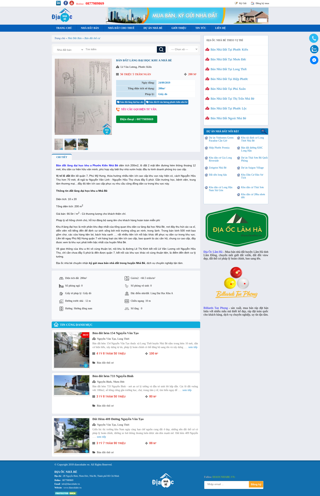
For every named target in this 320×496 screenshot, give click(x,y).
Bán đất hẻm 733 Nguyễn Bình (112, 376)
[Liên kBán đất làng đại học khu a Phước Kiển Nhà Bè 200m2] (83, 134)
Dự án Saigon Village (252, 167)
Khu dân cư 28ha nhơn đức (253, 196)
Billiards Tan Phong (216, 307)
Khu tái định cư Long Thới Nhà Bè (252, 139)
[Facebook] (313, 59)
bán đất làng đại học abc (132, 102)
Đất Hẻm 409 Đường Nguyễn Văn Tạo (118, 419)
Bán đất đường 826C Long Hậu (252, 149)
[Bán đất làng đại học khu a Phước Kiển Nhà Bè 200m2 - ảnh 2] (70, 144)
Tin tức (200, 28)
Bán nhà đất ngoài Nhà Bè (227, 118)
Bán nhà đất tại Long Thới (228, 69)
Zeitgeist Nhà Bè (217, 167)
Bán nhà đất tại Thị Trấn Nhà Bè (231, 98)
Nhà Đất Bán (90, 28)
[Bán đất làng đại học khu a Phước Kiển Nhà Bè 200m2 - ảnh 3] (83, 144)
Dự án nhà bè (153, 28)
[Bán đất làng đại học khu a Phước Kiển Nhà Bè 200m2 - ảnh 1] (58, 144)
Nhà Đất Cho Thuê (121, 28)
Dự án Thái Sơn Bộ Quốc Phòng (254, 159)
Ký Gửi (242, 3)
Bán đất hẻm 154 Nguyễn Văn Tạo (115, 333)
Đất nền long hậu (218, 174)
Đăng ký (256, 484)
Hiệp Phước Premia (219, 147)
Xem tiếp (192, 347)
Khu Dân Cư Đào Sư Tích (252, 176)
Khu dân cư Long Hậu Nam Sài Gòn (220, 189)
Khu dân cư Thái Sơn (252, 187)
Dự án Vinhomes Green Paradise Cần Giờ (221, 139)
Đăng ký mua (262, 3)
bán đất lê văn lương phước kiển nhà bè (168, 102)
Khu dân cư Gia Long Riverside (220, 159)
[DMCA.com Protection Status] (65, 494)
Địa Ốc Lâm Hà (213, 251)
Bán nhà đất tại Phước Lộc (228, 108)
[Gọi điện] (313, 38)
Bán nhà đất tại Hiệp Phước (228, 79)
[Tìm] (161, 49)
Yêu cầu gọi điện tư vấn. (139, 109)
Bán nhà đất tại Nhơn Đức (227, 59)
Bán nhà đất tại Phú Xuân (227, 89)
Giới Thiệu (178, 28)
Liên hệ (220, 28)
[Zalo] (313, 49)
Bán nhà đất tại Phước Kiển (228, 49)
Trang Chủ (64, 28)
